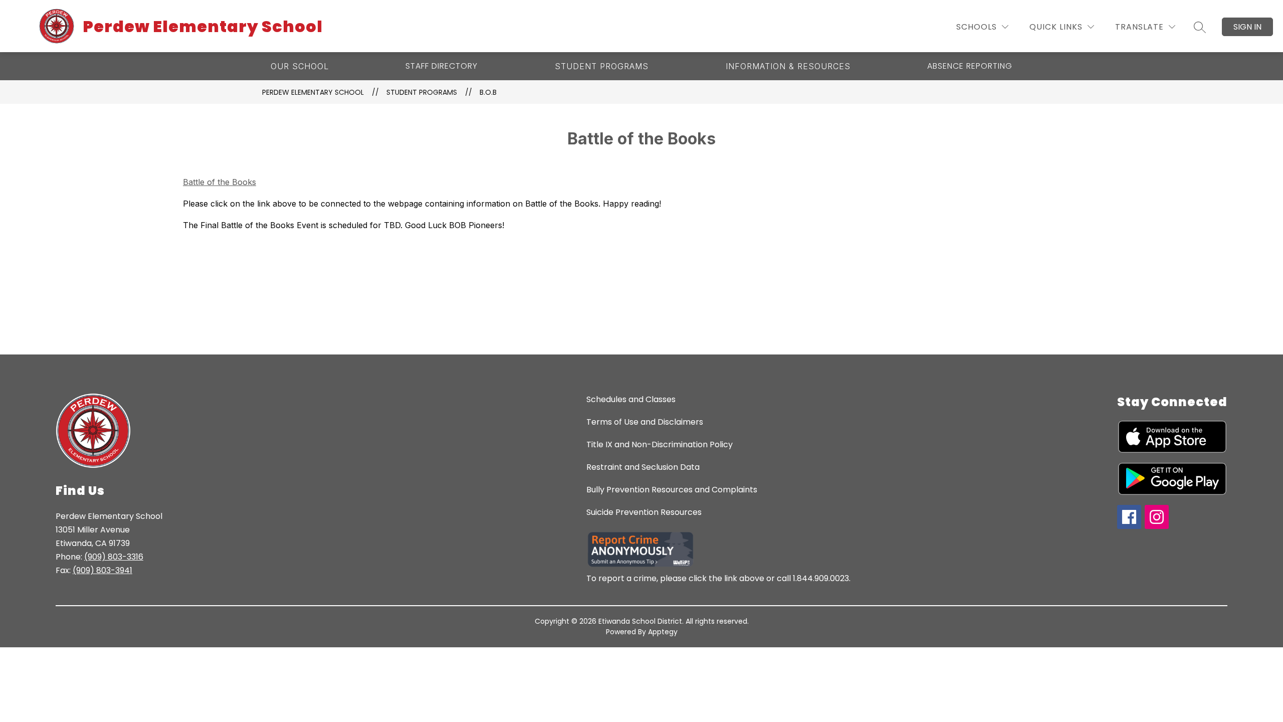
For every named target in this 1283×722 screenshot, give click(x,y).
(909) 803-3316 (113, 557)
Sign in (1247, 27)
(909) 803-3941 (102, 570)
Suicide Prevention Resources (644, 512)
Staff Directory (441, 66)
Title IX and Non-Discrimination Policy (659, 444)
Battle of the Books (219, 182)
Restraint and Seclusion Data (643, 467)
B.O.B (488, 92)
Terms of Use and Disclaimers (644, 422)
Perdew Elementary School (313, 92)
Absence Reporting (969, 66)
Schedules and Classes (631, 399)
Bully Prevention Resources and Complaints (671, 489)
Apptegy (663, 632)
